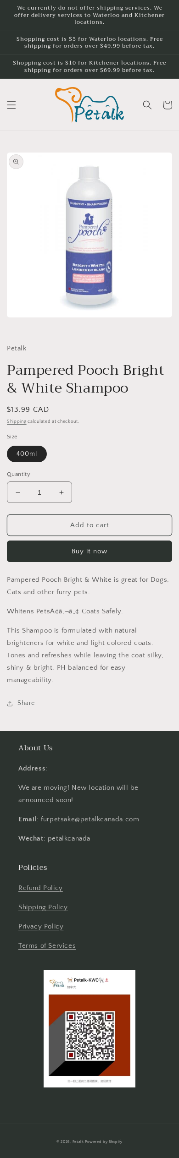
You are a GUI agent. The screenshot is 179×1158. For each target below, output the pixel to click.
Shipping (17, 421)
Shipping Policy (43, 907)
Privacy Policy (40, 926)
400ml (27, 454)
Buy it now (89, 551)
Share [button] (26, 703)
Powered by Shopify (104, 1142)
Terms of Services (47, 946)
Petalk (78, 1142)
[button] (11, 105)
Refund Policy (40, 888)
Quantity (18, 474)
